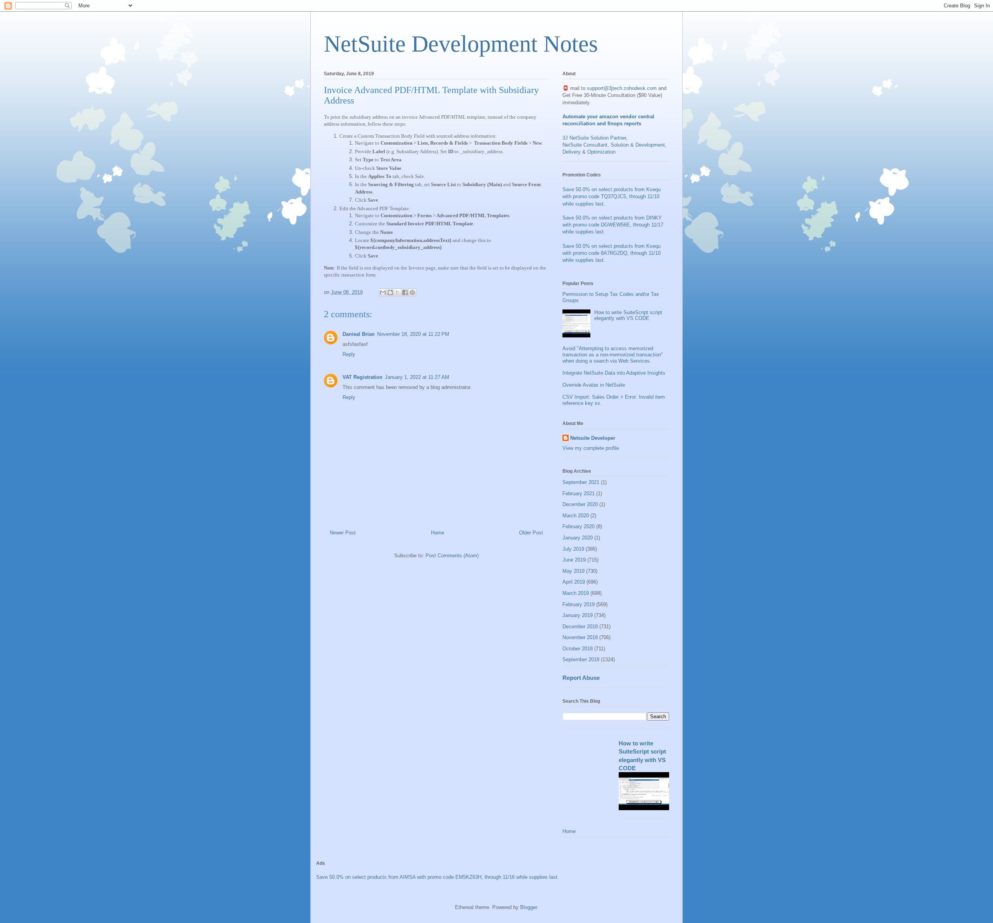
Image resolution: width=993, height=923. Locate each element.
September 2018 (580, 659)
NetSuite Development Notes (461, 44)
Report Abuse (581, 677)
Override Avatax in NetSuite (593, 385)
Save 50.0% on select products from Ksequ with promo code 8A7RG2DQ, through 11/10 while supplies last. (611, 253)
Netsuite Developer (592, 438)
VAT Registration (362, 377)
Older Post (531, 533)
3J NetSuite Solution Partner (594, 138)
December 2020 (580, 504)
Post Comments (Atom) (452, 555)
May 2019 (573, 571)
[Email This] (383, 292)
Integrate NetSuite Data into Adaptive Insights (613, 373)
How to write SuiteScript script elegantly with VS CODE (628, 315)
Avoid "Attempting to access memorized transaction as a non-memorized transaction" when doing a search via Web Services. (612, 354)
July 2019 (573, 549)
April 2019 (573, 582)
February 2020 (578, 526)
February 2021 (578, 493)
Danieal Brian (359, 334)
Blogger (528, 907)
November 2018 (580, 637)
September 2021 (580, 482)
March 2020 (575, 516)
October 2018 (577, 649)
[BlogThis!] (390, 292)
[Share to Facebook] (405, 292)
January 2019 (577, 615)
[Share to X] (397, 292)
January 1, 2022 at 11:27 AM (417, 377)
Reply (349, 354)
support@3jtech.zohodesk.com (622, 88)
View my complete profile (590, 448)
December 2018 (580, 626)
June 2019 (574, 560)
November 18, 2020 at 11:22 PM (413, 334)
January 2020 (577, 538)
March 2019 (575, 593)
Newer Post (343, 533)
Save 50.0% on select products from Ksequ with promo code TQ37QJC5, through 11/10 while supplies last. (611, 196)
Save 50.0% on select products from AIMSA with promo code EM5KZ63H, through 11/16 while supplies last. (437, 877)
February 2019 (578, 604)
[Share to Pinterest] (412, 292)
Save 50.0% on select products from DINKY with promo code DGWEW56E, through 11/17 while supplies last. (612, 225)
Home (437, 533)
